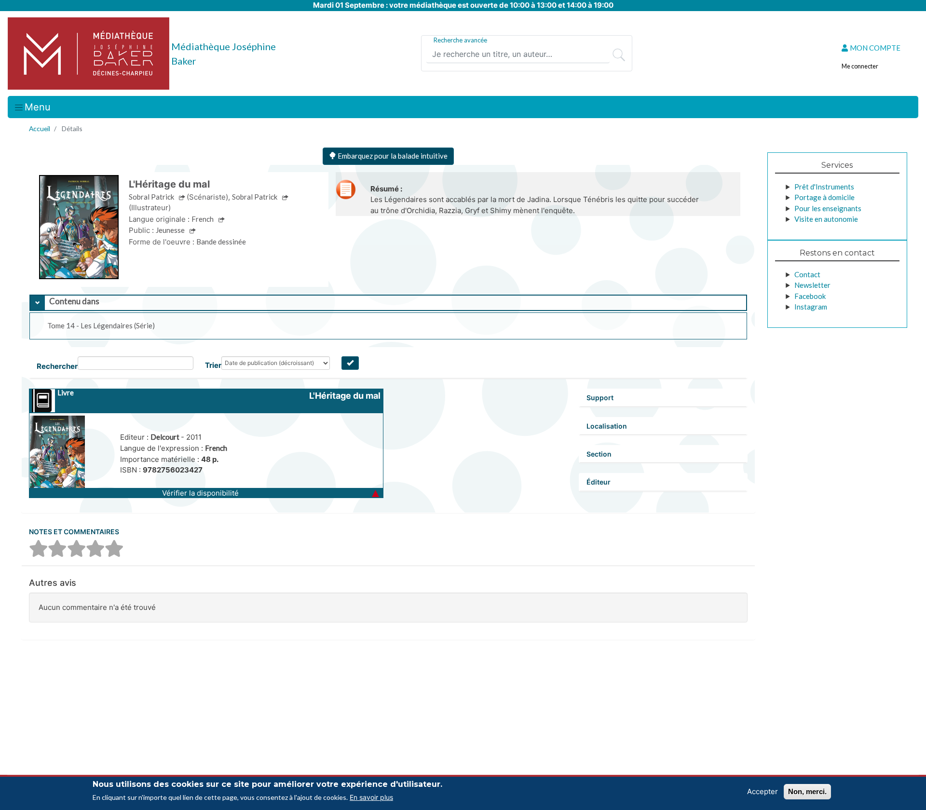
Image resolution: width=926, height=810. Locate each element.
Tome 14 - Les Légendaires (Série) (101, 325)
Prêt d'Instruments (824, 186)
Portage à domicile (824, 197)
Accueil (39, 128)
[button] (206, 493)
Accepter (762, 791)
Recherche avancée (460, 40)
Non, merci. (807, 791)
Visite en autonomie (826, 219)
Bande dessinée (221, 241)
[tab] (388, 303)
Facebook (810, 296)
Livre (65, 392)
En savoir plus (371, 797)
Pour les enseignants (827, 208)
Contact (807, 274)
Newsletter (812, 285)
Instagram (810, 306)
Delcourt (165, 436)
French (216, 448)
